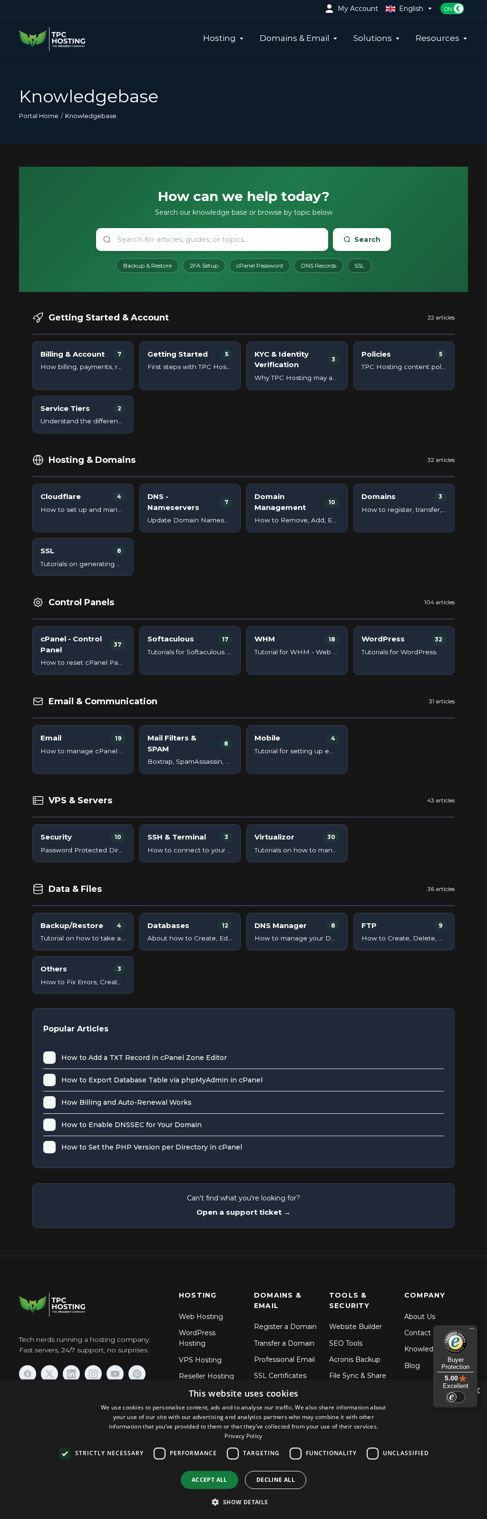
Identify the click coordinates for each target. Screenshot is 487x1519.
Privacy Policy (243, 1436)
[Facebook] (27, 1373)
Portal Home (38, 116)
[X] (49, 1373)
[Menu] (471, 1331)
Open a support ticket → (243, 1212)
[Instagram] (93, 1373)
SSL (359, 265)
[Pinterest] (137, 1373)
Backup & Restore (147, 265)
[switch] (455, 1397)
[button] (243, 1502)
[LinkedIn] (71, 1373)
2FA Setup (204, 265)
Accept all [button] (209, 1480)
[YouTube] (115, 1373)
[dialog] (243, 1449)
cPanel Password (259, 265)
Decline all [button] (275, 1480)
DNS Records (318, 265)
